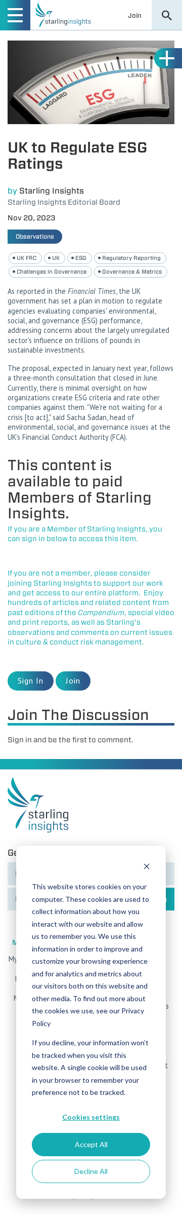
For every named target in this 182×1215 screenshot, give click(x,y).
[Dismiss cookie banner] (146, 867)
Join (135, 15)
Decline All (91, 1171)
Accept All (91, 1144)
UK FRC (26, 257)
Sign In (30, 680)
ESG (80, 257)
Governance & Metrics (132, 271)
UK (56, 257)
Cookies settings (91, 1117)
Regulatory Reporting (131, 257)
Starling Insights (51, 191)
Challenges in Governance (51, 271)
